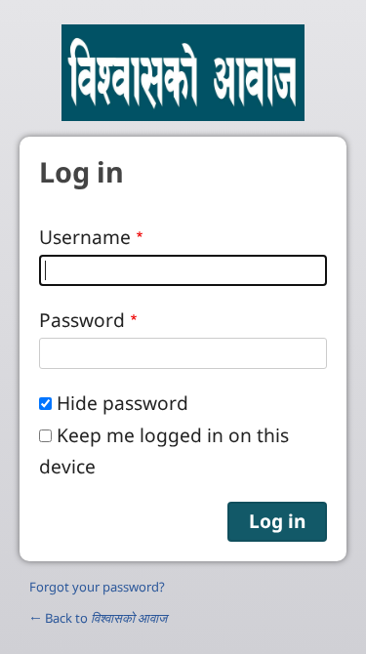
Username (85, 237)
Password (82, 320)
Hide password (122, 402)
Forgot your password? (97, 586)
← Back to (98, 618)
